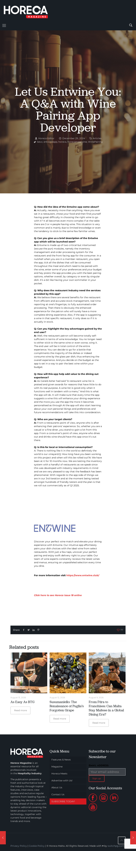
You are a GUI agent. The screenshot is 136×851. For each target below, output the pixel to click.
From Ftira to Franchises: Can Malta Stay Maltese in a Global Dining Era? (106, 708)
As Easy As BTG (22, 702)
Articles (97, 138)
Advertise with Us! (61, 780)
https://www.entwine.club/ (82, 575)
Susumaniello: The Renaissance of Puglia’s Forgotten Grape (67, 706)
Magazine (57, 766)
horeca (62, 141)
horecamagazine (77, 141)
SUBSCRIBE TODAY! (63, 801)
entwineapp (50, 141)
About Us (56, 787)
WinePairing (95, 141)
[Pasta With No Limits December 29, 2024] (133, 837)
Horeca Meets (59, 773)
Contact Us (57, 794)
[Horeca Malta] (29, 10)
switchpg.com (116, 845)
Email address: (99, 765)
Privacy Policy (18, 845)
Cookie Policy (37, 845)
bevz (39, 141)
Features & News (61, 759)
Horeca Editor (46, 138)
